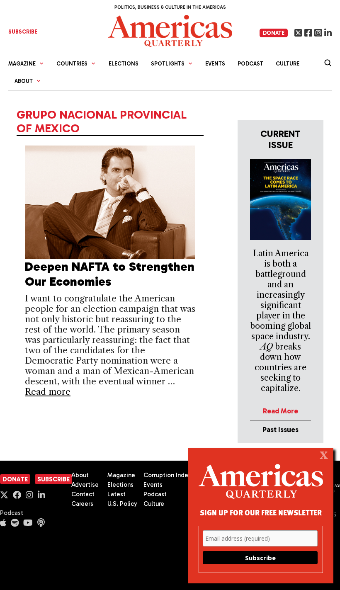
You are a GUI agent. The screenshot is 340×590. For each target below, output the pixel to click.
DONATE (273, 33)
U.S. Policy (122, 503)
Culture (287, 64)
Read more (47, 391)
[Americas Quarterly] (170, 30)
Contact (83, 494)
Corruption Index (167, 475)
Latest (116, 494)
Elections (123, 64)
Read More (280, 411)
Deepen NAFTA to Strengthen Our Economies (109, 274)
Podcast (250, 64)
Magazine (121, 475)
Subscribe (53, 479)
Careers (82, 503)
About (80, 475)
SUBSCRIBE (22, 32)
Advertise (85, 484)
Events (215, 64)
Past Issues (280, 429)
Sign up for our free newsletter (261, 512)
